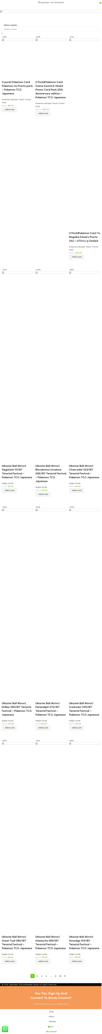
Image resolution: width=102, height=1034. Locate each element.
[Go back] (5, 13)
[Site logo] (51, 2)
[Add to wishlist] (5, 77)
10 (60, 976)
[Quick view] (12, 115)
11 (65, 976)
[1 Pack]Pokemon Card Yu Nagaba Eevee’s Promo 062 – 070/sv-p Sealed (84, 236)
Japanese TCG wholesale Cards (23, 984)
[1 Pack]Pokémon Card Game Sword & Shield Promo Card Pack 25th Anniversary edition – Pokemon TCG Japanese (50, 89)
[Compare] (5, 115)
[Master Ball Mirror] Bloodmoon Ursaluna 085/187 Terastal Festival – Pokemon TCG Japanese (50, 473)
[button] (9, 109)
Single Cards (7, 483)
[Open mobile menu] (3, 2)
